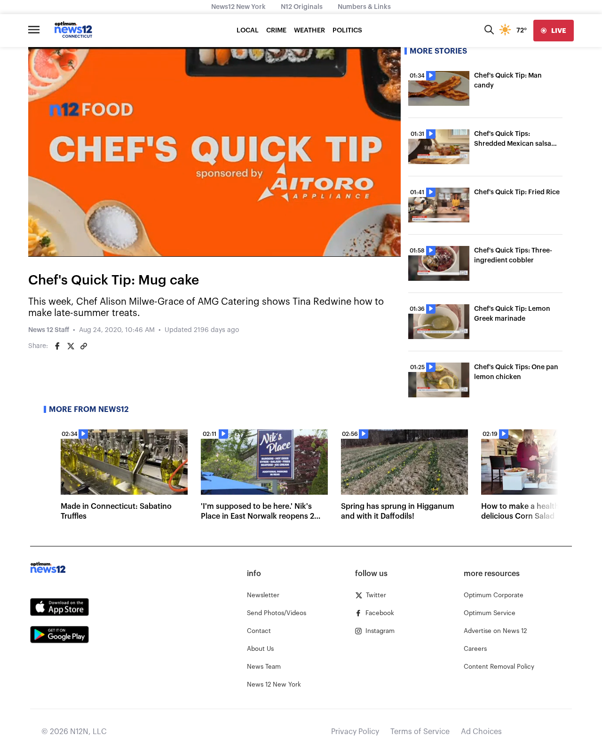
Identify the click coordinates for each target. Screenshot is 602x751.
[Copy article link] (83, 346)
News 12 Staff (48, 330)
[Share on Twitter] (70, 346)
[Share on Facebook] (57, 346)
